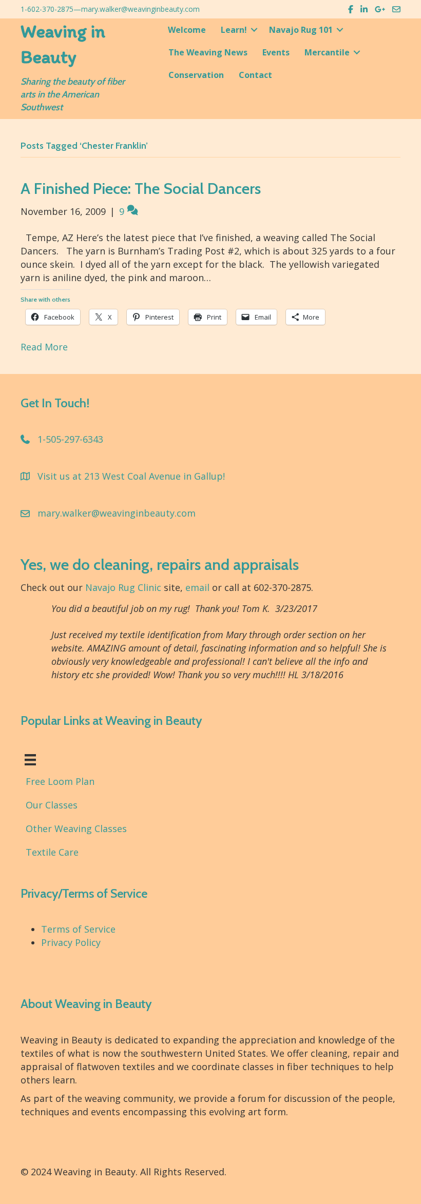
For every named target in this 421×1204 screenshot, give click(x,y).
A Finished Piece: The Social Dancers (141, 188)
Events (276, 52)
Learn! (234, 29)
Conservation (196, 75)
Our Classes (52, 805)
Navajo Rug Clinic (123, 587)
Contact (255, 75)
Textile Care (52, 852)
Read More (44, 347)
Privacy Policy (71, 942)
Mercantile (327, 52)
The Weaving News (207, 52)
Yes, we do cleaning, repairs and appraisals (160, 564)
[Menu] (30, 759)
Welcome (187, 29)
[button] (254, 29)
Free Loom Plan (60, 781)
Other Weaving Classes (76, 828)
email (197, 587)
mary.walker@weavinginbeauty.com (140, 9)
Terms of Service (78, 929)
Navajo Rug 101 (301, 29)
